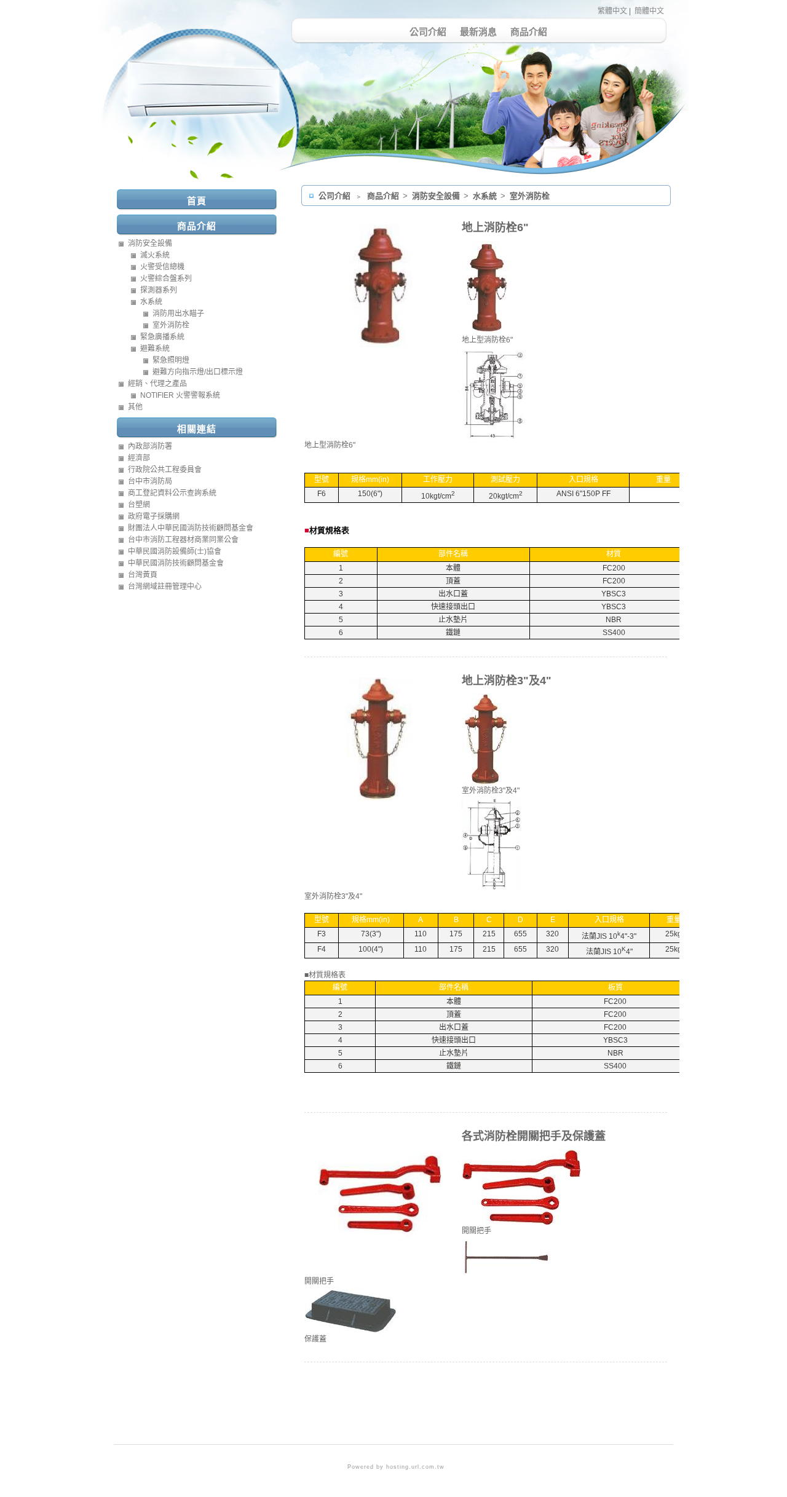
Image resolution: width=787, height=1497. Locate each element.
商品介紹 (528, 31)
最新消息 (478, 31)
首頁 (197, 201)
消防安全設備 (437, 195)
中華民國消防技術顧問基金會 (176, 563)
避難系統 (155, 348)
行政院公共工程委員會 (165, 469)
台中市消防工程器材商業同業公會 (183, 539)
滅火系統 (155, 255)
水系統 (486, 195)
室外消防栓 (530, 195)
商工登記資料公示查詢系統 (172, 493)
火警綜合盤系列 (166, 278)
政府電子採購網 (154, 516)
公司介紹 (427, 31)
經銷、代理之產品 (157, 383)
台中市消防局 (150, 481)
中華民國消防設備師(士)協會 (174, 551)
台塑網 (139, 504)
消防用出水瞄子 (178, 313)
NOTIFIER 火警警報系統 (180, 395)
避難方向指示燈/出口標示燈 (197, 372)
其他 (135, 407)
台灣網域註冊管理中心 (165, 586)
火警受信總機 (162, 267)
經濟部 (139, 458)
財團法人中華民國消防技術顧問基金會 (190, 528)
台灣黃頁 (142, 575)
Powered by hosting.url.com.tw (396, 1467)
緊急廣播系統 (162, 337)
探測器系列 (158, 290)
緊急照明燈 (170, 360)
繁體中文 (612, 11)
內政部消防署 (150, 446)
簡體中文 (649, 11)
